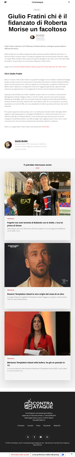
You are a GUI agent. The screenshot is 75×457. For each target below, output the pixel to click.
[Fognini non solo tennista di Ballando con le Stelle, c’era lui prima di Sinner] (37, 206)
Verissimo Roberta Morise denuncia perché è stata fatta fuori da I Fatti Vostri (39, 67)
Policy (38, 426)
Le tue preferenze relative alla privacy (45, 455)
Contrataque (37, 2)
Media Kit (57, 426)
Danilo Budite (40, 35)
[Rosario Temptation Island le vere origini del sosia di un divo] (37, 276)
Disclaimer (47, 426)
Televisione (36, 9)
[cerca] (68, 2)
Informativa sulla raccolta (20, 455)
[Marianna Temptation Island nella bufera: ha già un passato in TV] (37, 345)
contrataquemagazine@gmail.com (33, 443)
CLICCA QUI (45, 127)
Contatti (30, 426)
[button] (5, 2)
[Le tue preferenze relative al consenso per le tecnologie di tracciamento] (72, 454)
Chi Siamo (21, 426)
